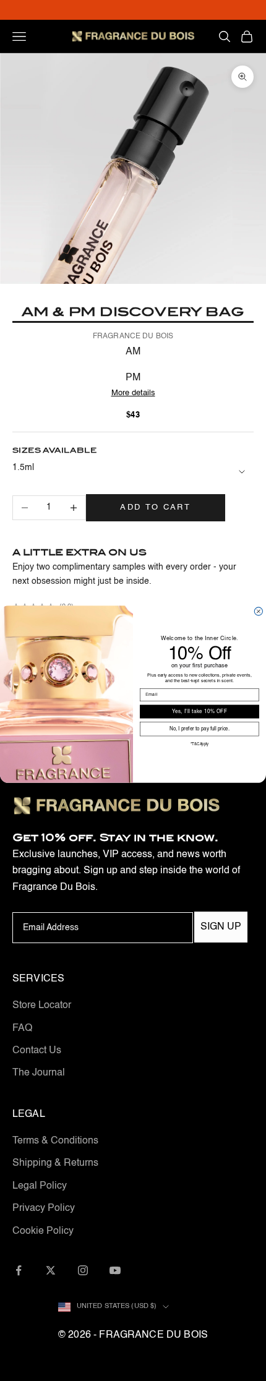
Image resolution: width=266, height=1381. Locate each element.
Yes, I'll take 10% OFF (199, 711)
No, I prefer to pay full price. (199, 729)
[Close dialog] (258, 611)
